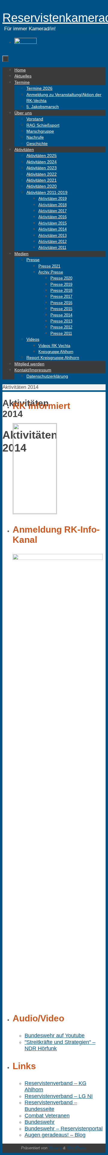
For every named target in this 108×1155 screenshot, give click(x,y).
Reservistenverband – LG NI (59, 1096)
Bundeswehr (40, 1122)
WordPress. (77, 1148)
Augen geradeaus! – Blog (55, 1135)
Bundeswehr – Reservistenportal (64, 1129)
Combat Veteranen (47, 1116)
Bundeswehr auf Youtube (55, 1036)
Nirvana (55, 1148)
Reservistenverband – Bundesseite (51, 1105)
